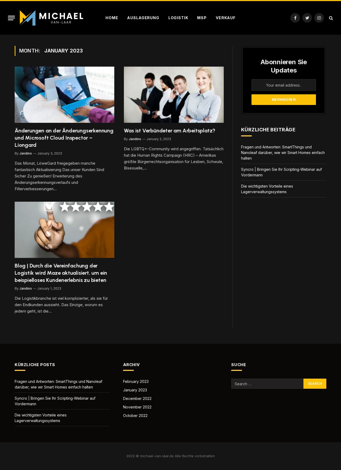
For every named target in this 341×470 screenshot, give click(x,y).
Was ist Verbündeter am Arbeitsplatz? (169, 130)
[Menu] (11, 18)
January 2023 (135, 390)
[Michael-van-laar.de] (52, 18)
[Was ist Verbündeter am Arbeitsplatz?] (174, 95)
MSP (202, 17)
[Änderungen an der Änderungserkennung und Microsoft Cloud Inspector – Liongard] (64, 95)
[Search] (330, 18)
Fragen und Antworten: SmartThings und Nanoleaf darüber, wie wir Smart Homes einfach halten (283, 152)
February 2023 (136, 381)
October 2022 (135, 415)
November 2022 (137, 407)
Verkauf (226, 17)
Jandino (25, 153)
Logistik (178, 17)
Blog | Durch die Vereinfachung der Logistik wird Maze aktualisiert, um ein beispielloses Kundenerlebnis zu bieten (61, 272)
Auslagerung (143, 17)
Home (111, 17)
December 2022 (137, 398)
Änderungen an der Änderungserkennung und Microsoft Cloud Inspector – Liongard (64, 137)
